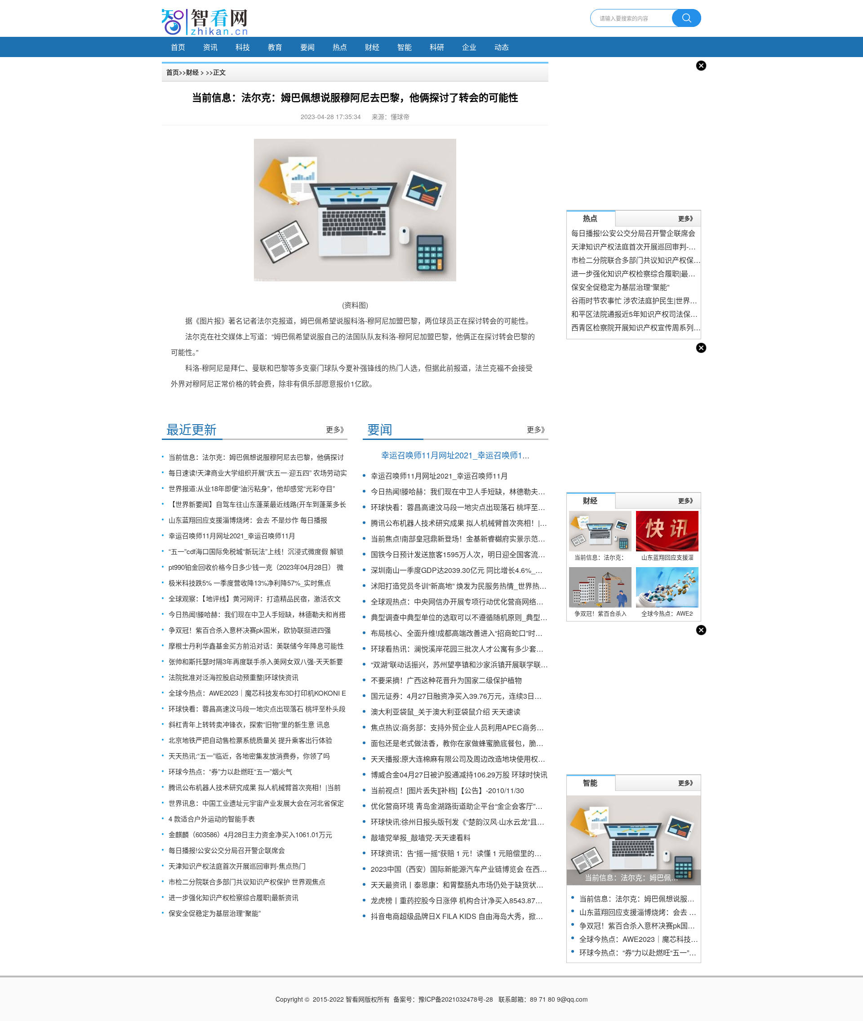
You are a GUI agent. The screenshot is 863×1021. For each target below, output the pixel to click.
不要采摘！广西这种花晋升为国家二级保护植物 (446, 680)
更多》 (336, 429)
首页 (178, 47)
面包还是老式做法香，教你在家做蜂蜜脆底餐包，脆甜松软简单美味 (479, 743)
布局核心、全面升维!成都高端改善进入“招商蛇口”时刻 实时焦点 (472, 633)
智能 (404, 47)
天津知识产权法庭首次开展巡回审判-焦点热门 (237, 865)
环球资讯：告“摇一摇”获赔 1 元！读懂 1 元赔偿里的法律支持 (467, 853)
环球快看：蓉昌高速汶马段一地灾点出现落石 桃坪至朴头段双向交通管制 (487, 507)
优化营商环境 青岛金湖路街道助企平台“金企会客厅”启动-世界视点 (476, 806)
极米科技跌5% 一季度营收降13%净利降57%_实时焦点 (250, 582)
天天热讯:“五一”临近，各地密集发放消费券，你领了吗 (249, 755)
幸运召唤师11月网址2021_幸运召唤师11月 (232, 535)
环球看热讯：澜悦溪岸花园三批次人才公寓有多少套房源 (461, 649)
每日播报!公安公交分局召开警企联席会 (227, 850)
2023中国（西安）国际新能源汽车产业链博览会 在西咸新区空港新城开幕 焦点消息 (503, 869)
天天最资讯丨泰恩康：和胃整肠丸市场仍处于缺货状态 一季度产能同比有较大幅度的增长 (512, 884)
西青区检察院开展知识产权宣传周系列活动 (639, 327)
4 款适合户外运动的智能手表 (212, 818)
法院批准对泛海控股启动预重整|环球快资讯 (233, 677)
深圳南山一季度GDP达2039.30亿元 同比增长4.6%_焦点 (460, 570)
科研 (437, 47)
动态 (501, 47)
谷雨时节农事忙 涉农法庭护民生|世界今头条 (641, 300)
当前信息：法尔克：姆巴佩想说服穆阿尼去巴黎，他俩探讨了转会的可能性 (698, 898)
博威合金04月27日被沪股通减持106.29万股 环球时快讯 (459, 774)
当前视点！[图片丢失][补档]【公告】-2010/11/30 (447, 790)
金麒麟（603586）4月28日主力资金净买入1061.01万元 (250, 834)
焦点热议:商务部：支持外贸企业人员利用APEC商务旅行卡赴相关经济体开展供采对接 (508, 727)
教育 (275, 47)
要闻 (307, 47)
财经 (372, 47)
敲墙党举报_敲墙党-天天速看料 (421, 837)
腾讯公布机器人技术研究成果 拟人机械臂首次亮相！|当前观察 (470, 523)
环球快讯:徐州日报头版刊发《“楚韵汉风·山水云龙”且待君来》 (468, 822)
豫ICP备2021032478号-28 (455, 998)
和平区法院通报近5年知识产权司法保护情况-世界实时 (657, 314)
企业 (469, 47)
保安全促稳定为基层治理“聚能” (215, 913)
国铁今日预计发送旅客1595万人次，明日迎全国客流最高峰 (465, 554)
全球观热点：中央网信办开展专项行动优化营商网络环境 (461, 601)
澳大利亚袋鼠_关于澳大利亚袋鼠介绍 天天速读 (445, 711)
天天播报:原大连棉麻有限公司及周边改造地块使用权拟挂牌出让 (472, 759)
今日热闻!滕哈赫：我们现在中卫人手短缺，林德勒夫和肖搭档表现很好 (483, 491)
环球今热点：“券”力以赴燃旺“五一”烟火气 (230, 771)
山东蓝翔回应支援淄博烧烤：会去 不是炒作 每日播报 (248, 519)
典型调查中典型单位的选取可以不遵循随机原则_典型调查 (463, 617)
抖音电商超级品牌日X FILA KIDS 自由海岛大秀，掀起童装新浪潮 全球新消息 (494, 916)
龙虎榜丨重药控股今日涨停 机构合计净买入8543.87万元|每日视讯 (475, 900)
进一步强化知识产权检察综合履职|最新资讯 (233, 897)
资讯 (210, 47)
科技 (243, 47)
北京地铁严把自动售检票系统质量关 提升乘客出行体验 (250, 740)
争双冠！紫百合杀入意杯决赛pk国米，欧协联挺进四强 (250, 630)
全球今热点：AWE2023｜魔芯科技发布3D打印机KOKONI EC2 (679, 939)
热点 (340, 47)
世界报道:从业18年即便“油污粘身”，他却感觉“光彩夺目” (252, 488)
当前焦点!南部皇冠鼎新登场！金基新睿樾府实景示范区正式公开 (472, 538)
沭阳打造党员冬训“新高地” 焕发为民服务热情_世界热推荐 (462, 586)
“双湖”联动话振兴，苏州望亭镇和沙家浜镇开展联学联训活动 (466, 664)
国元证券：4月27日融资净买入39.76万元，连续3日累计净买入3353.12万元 (491, 696)
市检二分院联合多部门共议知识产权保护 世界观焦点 (247, 881)
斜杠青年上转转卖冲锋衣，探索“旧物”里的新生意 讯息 (249, 724)
